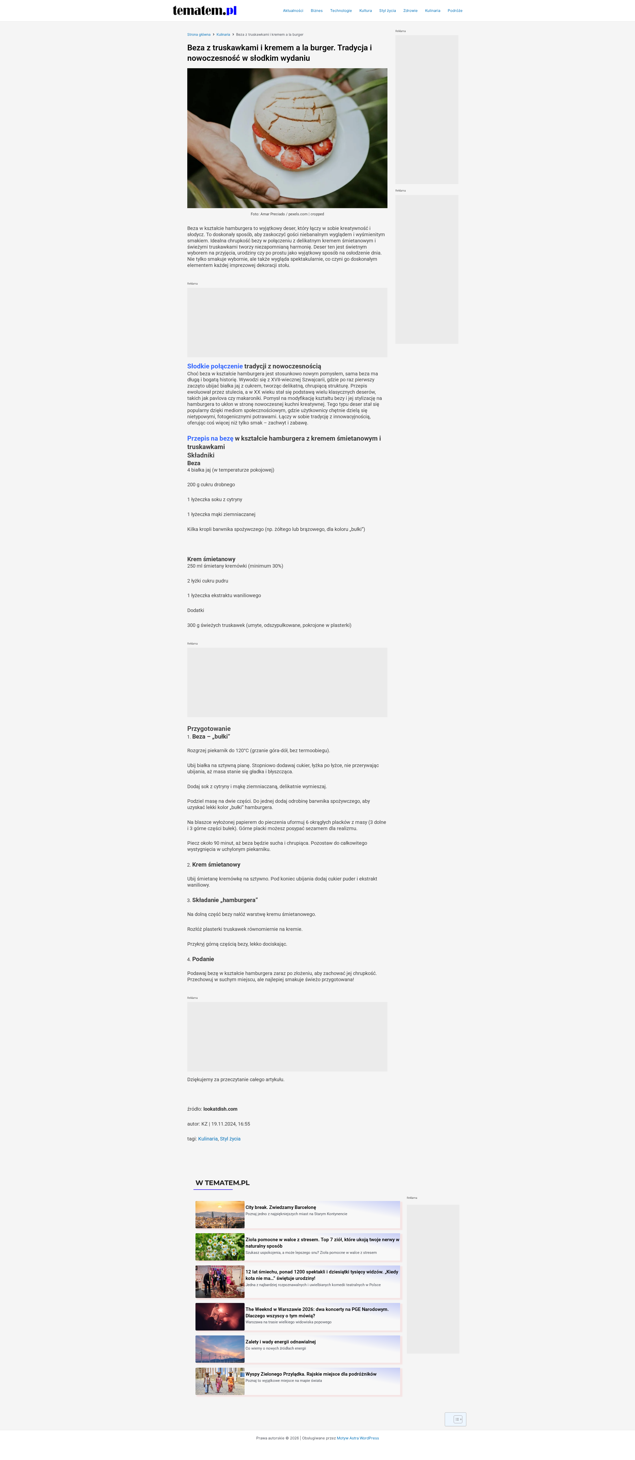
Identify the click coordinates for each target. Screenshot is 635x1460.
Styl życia (387, 10)
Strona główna (199, 34)
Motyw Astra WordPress (358, 1438)
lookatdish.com (220, 1109)
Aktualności (293, 10)
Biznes (317, 10)
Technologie (341, 10)
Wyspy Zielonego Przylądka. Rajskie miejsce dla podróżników (311, 1374)
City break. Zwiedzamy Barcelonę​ (281, 1207)
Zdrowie (410, 10)
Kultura (365, 10)
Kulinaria (432, 10)
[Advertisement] (287, 322)
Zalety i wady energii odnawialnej (281, 1342)
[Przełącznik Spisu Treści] (455, 1419)
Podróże (455, 10)
